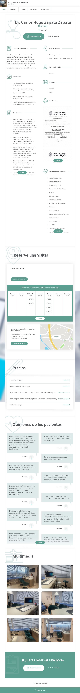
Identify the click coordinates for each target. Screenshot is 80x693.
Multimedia (45, 9)
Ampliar (56, 337)
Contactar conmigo (53, 36)
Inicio (4, 9)
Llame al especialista (19, 279)
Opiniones (33, 9)
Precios (23, 9)
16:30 (30, 304)
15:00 (49, 300)
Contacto (13, 9)
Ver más (58, 160)
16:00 (30, 300)
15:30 (49, 304)
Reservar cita (41, 690)
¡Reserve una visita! (35, 36)
